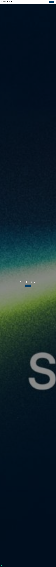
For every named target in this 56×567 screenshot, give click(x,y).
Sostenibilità (28, 1)
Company (17, 1)
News (36, 1)
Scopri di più (28, 285)
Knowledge (24, 1)
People (39, 1)
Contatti (51, 1)
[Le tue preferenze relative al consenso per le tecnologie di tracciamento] (1, 565)
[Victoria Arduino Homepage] (6, 2)
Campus (33, 1)
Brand (20, 1)
